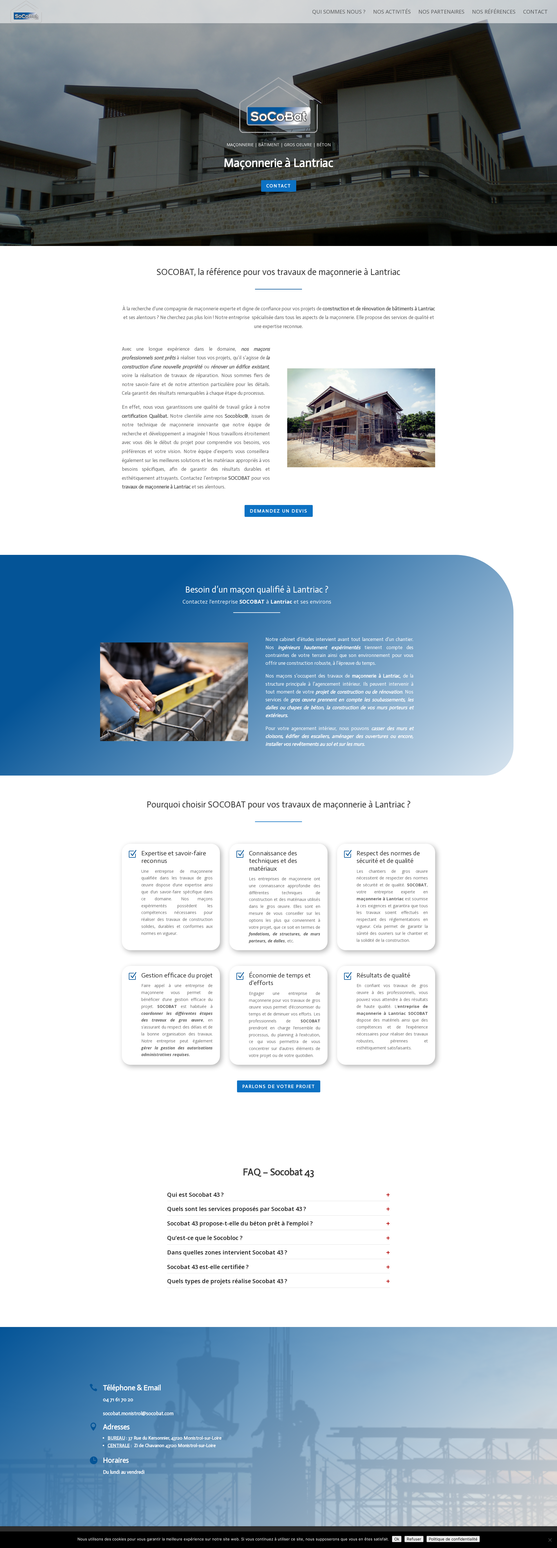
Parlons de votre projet (278, 1086)
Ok (396, 1539)
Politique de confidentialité (453, 1539)
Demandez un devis (279, 511)
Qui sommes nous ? (339, 12)
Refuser (414, 1539)
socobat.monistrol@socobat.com (138, 1413)
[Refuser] (550, 1540)
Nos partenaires (441, 12)
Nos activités (392, 12)
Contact (535, 12)
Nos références (494, 12)
